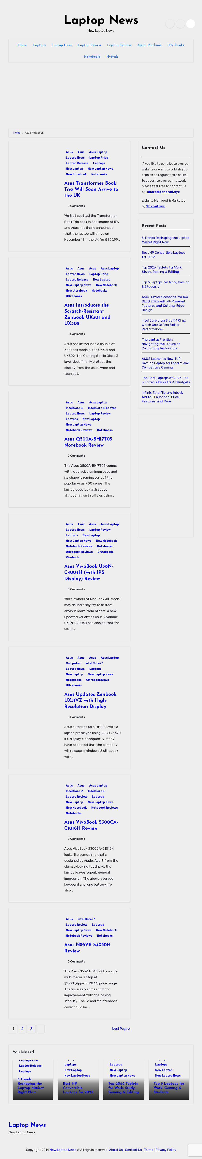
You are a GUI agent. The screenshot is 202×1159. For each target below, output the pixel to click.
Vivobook (72, 557)
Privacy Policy (165, 1150)
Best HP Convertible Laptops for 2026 (78, 1088)
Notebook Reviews (79, 430)
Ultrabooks (175, 45)
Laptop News (101, 21)
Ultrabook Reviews (79, 552)
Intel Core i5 (74, 408)
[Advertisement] (166, 476)
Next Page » (121, 1029)
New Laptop (74, 168)
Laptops (39, 45)
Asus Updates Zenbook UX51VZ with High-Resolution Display (90, 700)
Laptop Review (89, 45)
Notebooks (92, 56)
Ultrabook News (97, 680)
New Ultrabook (76, 290)
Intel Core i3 (74, 791)
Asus (69, 152)
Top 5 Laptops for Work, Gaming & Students (169, 1088)
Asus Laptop (98, 152)
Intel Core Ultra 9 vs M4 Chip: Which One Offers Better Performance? (164, 325)
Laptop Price (98, 157)
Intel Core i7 (94, 663)
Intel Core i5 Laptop (102, 408)
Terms (148, 1150)
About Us (116, 1150)
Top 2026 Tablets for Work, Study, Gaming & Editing (123, 1088)
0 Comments (76, 206)
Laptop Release (119, 45)
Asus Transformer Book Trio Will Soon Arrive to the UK (91, 189)
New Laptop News (100, 168)
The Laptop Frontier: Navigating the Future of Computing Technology (161, 344)
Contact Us (133, 1150)
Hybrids (112, 56)
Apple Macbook (149, 45)
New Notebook (76, 174)
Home (22, 45)
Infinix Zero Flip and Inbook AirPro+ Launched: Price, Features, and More (162, 397)
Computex (73, 663)
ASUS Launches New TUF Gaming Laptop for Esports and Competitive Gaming (165, 363)
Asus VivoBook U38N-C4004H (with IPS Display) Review (88, 572)
